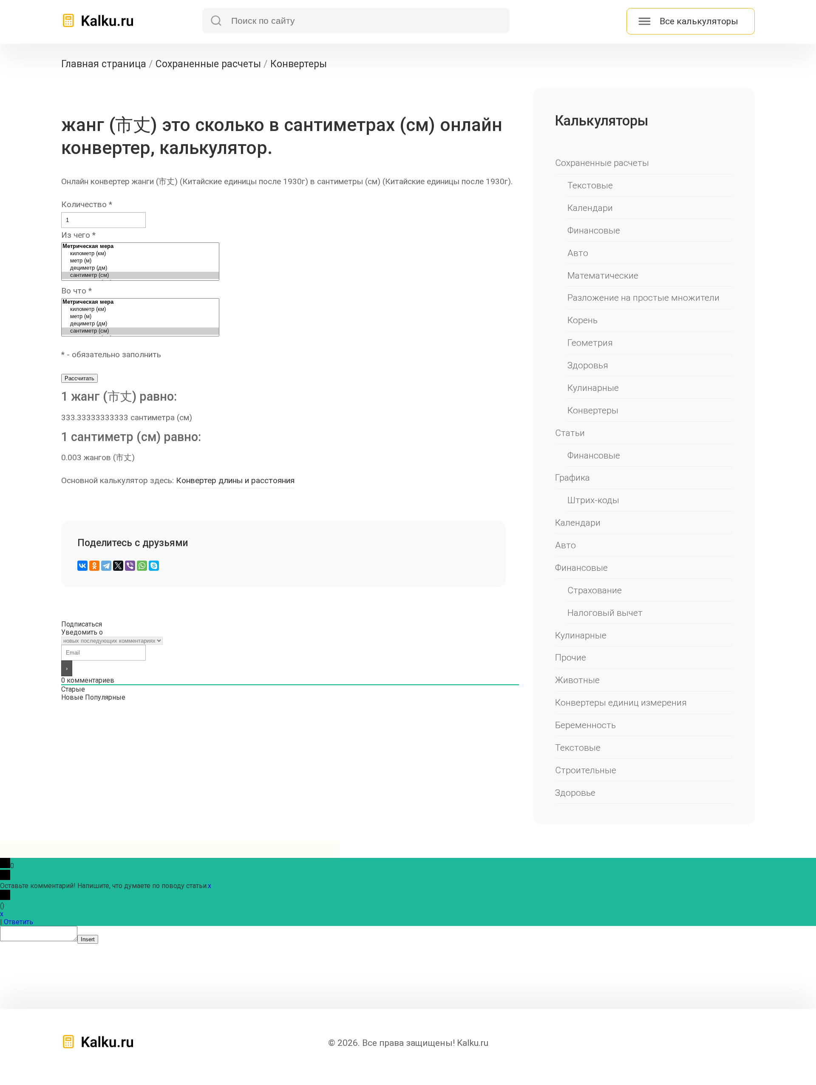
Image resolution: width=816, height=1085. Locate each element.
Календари (590, 207)
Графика (572, 477)
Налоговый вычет (605, 612)
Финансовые (593, 230)
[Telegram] (106, 566)
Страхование (594, 590)
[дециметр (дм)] (140, 268)
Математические (602, 275)
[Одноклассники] (94, 566)
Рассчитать (79, 378)
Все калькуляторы (699, 21)
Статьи (570, 432)
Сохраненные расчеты (602, 162)
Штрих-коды (593, 500)
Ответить (18, 922)
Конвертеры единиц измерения (621, 702)
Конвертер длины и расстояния (235, 480)
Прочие (570, 657)
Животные (577, 680)
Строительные (585, 770)
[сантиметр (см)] (140, 275)
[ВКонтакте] (82, 566)
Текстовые (590, 185)
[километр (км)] (140, 253)
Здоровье (575, 792)
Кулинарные (593, 387)
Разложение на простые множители (643, 297)
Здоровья (587, 365)
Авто (577, 253)
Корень (582, 320)
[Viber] (130, 566)
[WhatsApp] (142, 566)
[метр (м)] (140, 261)
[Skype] (154, 566)
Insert (88, 939)
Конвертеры (592, 410)
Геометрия (590, 342)
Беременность (585, 725)
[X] (118, 566)
